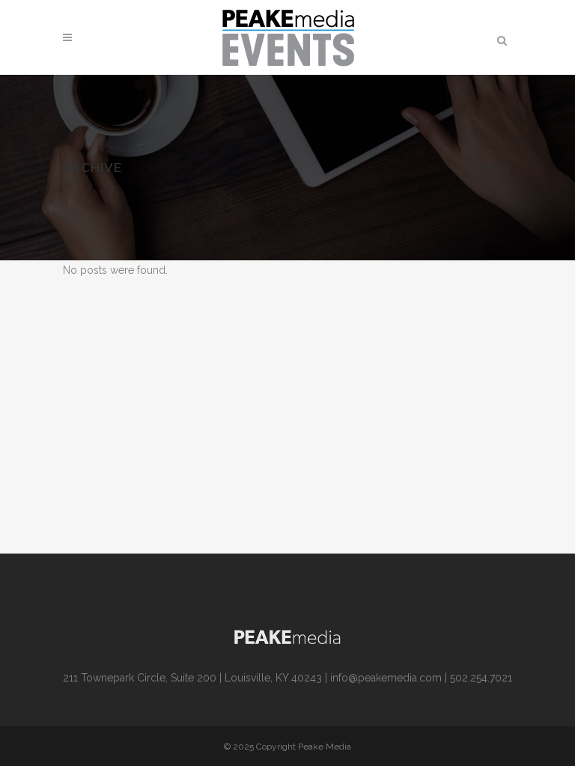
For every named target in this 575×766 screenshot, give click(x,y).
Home (488, 167)
